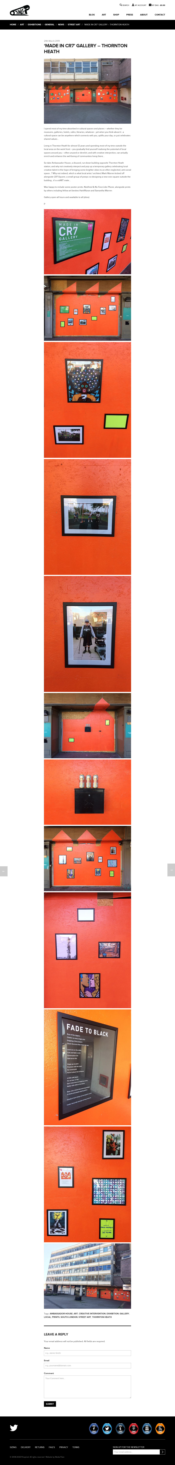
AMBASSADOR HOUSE (61, 1313)
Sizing (13, 1447)
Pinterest (134, 1428)
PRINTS (56, 1317)
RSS (160, 1428)
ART (76, 1313)
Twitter (107, 1428)
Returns (39, 1447)
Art (104, 15)
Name (47, 1348)
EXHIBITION (113, 1313)
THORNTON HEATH (102, 1317)
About (144, 15)
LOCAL (47, 1317)
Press (129, 15)
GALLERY (124, 1313)
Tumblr (120, 1428)
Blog (92, 15)
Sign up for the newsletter (128, 1447)
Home (13, 24)
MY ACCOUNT (140, 5)
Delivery (26, 1447)
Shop (116, 15)
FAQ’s (52, 1447)
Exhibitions (34, 24)
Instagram (147, 1428)
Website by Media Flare (55, 1457)
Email (46, 1360)
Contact (160, 15)
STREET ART (85, 1317)
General (49, 24)
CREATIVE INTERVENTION (92, 1313)
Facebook (94, 1428)
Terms (75, 1447)
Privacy (63, 1447)
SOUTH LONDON (69, 1317)
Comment (49, 1373)
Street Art (74, 24)
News (61, 24)
